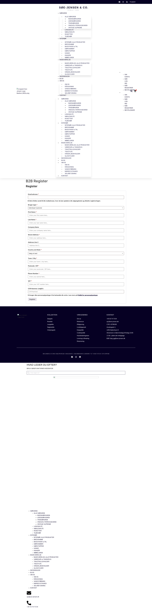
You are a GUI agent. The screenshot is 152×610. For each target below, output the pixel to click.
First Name (32, 212)
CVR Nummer (35, 288)
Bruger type (32, 205)
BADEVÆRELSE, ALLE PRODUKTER (77, 63)
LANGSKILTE (69, 30)
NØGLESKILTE (70, 32)
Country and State (35, 250)
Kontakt (63, 95)
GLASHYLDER (70, 74)
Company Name (33, 227)
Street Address (34, 235)
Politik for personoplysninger (88, 295)
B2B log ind (126, 81)
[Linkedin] (80, 357)
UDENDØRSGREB (74, 21)
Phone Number (33, 273)
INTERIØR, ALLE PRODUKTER (75, 42)
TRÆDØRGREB (73, 23)
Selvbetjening (70, 93)
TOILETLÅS (68, 70)
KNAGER (68, 55)
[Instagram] (76, 357)
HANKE (67, 53)
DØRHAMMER (69, 48)
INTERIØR (63, 38)
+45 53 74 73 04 (32, 607)
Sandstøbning (70, 88)
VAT (30, 281)
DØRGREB (63, 13)
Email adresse (33, 194)
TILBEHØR (68, 36)
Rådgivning (69, 86)
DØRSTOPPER (70, 51)
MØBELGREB (69, 57)
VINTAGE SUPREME (75, 27)
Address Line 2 (33, 242)
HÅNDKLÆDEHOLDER (72, 72)
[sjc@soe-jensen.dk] (29, 593)
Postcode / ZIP (33, 266)
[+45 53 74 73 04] (29, 603)
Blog (61, 78)
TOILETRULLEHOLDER (72, 67)
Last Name (32, 219)
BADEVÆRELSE (65, 59)
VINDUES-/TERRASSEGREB (77, 25)
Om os (62, 81)
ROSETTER (69, 34)
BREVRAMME (69, 44)
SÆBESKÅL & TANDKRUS (73, 65)
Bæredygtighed (71, 91)
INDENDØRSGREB (74, 19)
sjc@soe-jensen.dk (33, 597)
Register (32, 299)
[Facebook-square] (72, 357)
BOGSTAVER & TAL (71, 46)
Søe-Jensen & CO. (73, 7)
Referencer (65, 76)
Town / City (32, 258)
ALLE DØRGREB (70, 16)
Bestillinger (130, 90)
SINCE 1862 (73, 10)
